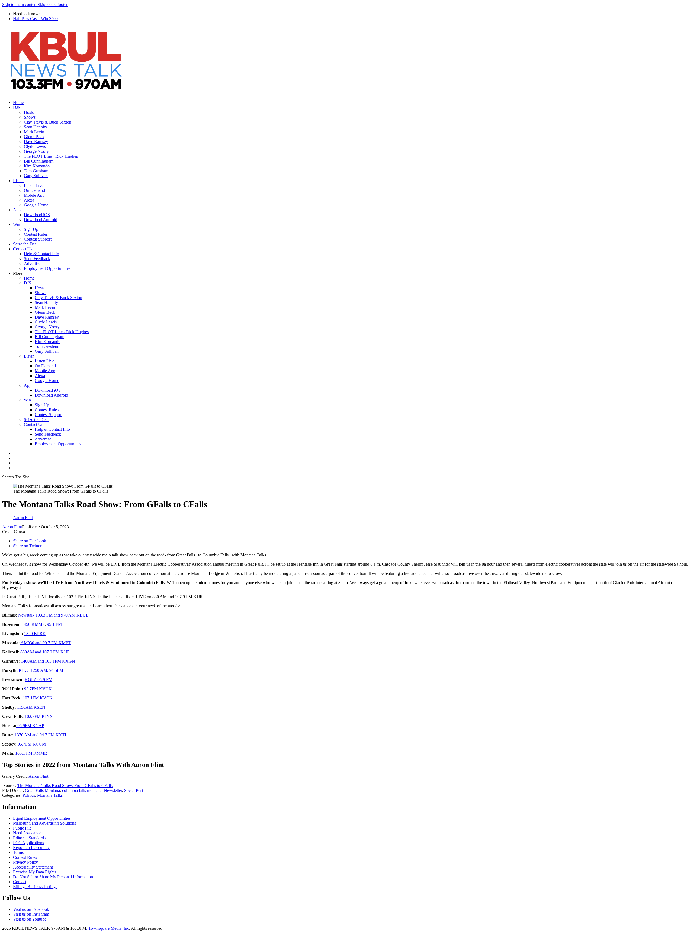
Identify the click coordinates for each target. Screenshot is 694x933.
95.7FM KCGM (32, 744)
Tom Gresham (36, 171)
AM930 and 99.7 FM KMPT (45, 642)
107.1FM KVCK (38, 698)
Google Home (36, 205)
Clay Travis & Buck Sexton (47, 122)
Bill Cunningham (38, 161)
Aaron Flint (12, 526)
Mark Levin (34, 131)
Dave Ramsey (36, 141)
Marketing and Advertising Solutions (44, 823)
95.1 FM (54, 624)
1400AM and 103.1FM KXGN (48, 661)
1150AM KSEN (31, 707)
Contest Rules (36, 234)
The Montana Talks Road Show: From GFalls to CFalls (65, 785)
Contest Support (38, 239)
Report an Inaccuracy (31, 847)
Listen (18, 180)
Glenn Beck (34, 136)
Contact (19, 881)
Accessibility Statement (33, 867)
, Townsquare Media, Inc (107, 928)
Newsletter (113, 790)
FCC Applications (28, 842)
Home (18, 102)
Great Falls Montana (42, 790)
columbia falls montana (82, 790)
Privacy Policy (25, 862)
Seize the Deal (25, 244)
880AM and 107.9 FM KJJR (45, 652)
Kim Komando (37, 166)
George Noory (36, 151)
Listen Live (33, 185)
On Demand (34, 190)
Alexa (29, 200)
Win (16, 224)
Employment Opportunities (47, 268)
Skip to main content (19, 4)
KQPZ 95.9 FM (38, 679)
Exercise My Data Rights (34, 872)
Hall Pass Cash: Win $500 (35, 18)
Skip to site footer (52, 4)
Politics (29, 795)
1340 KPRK (35, 633)
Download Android (40, 219)
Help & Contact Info (41, 253)
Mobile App (34, 195)
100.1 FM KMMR (31, 753)
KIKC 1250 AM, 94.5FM (41, 670)
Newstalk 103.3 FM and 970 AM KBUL (53, 615)
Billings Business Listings (35, 886)
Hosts (29, 112)
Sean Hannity (35, 127)
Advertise (32, 263)
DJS (16, 107)
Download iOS (37, 214)
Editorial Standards (29, 837)
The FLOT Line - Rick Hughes (51, 156)
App (17, 210)
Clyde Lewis (35, 146)
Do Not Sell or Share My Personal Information (53, 876)
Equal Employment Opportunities (41, 818)
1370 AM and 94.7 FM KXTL (41, 735)
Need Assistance (27, 833)
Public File (22, 828)
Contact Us (22, 249)
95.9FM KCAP (30, 725)
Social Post (133, 790)
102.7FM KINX (39, 716)
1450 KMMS (33, 624)
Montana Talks (50, 795)
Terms (18, 852)
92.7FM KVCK (37, 688)
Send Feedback (37, 258)
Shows (30, 117)
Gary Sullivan (36, 175)
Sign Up (31, 229)
